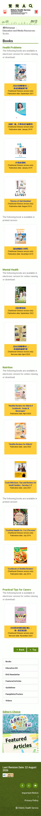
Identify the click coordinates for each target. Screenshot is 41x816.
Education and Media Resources (19, 31)
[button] (20, 649)
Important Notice (30, 793)
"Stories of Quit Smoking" (20, 201)
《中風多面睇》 (20, 163)
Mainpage (10, 28)
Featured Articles (13, 681)
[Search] (30, 6)
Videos (9, 700)
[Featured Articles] (20, 743)
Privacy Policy (31, 800)
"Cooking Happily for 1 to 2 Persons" (20, 530)
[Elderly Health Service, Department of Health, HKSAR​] (20, 11)
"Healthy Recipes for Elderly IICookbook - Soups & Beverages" (20, 408)
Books (8, 661)
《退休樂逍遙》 (20, 308)
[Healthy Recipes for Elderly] (20, 723)
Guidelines (10, 687)
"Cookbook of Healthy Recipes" (20, 569)
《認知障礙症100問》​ (20, 249)
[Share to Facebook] (22, 785)
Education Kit (12, 668)
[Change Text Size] (24, 6)
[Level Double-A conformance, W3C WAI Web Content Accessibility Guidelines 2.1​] (20, 775)
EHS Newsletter (13, 674)
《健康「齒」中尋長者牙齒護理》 (20, 124)
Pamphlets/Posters (14, 694)
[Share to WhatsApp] (28, 785)
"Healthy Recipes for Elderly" (20, 444)
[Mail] (35, 785)
